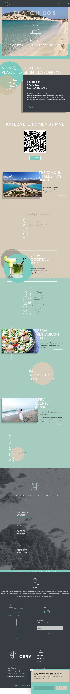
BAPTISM (21, 531)
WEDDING (22, 512)
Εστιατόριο (41, 658)
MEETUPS (22, 552)
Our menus (41, 668)
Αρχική (40, 650)
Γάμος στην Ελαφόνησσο (16, 676)
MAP (35, 587)
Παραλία (40, 655)
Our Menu (35, 158)
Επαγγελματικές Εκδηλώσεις (16, 673)
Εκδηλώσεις (12, 668)
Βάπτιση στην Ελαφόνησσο (16, 671)
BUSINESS (22, 550)
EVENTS (21, 515)
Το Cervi (40, 652)
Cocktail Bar (42, 661)
